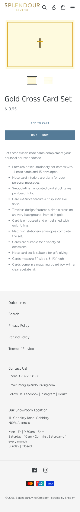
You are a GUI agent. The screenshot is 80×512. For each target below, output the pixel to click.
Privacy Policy (19, 325)
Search (14, 314)
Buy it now (40, 135)
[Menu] (72, 7)
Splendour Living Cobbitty (32, 497)
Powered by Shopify (62, 497)
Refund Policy (19, 337)
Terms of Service (21, 349)
